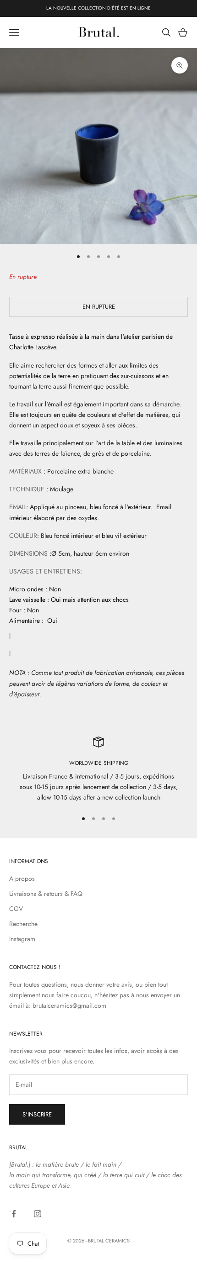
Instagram (22, 938)
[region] (98, 770)
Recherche (23, 923)
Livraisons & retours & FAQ (45, 893)
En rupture (98, 306)
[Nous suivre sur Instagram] (37, 1213)
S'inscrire (37, 1114)
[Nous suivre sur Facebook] (13, 1213)
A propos (22, 878)
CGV (16, 908)
